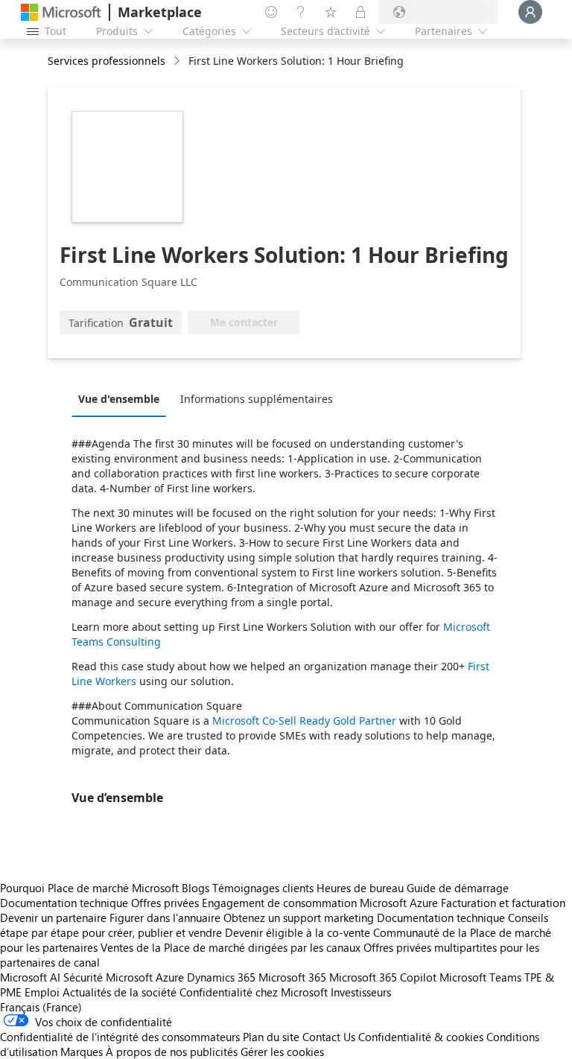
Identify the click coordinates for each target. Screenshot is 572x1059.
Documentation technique (64, 902)
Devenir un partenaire (53, 917)
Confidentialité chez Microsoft (253, 992)
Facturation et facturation (503, 902)
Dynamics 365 (221, 977)
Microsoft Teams (480, 977)
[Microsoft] (61, 12)
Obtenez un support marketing (298, 917)
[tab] (123, 398)
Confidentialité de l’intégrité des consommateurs (120, 1036)
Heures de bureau (360, 887)
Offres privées (165, 902)
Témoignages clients (263, 887)
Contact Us (328, 1036)
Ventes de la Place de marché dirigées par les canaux (230, 947)
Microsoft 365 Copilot (382, 977)
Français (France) (41, 1006)
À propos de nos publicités (172, 1051)
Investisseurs (361, 992)
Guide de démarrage (458, 887)
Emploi (42, 992)
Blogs (195, 887)
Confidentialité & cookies (420, 1036)
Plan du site (271, 1036)
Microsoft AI (30, 977)
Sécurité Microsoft (108, 977)
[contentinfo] (178, 61)
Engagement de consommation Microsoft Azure (321, 902)
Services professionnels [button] (106, 61)
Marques (81, 1051)
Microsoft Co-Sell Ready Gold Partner (304, 720)
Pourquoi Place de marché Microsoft (89, 887)
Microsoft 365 (292, 977)
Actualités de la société (120, 992)
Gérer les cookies (282, 1051)
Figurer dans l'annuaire (164, 917)
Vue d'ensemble (118, 399)
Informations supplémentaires (256, 399)
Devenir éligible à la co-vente (297, 932)
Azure (170, 977)
